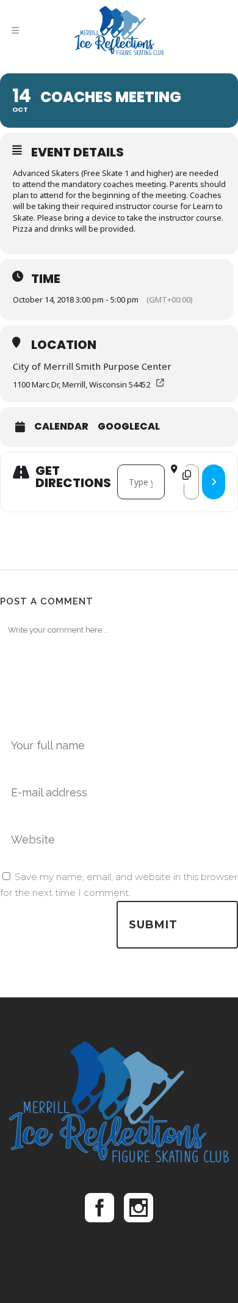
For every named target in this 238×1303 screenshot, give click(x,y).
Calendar (61, 426)
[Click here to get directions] (213, 481)
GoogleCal (129, 426)
